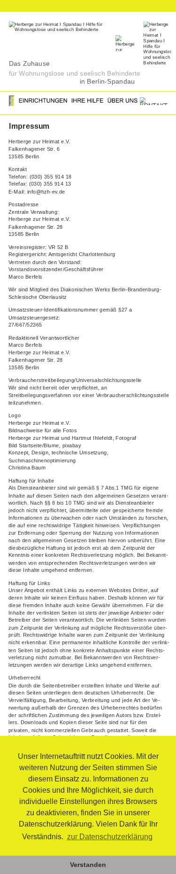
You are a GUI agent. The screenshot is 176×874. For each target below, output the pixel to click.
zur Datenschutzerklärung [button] (110, 837)
